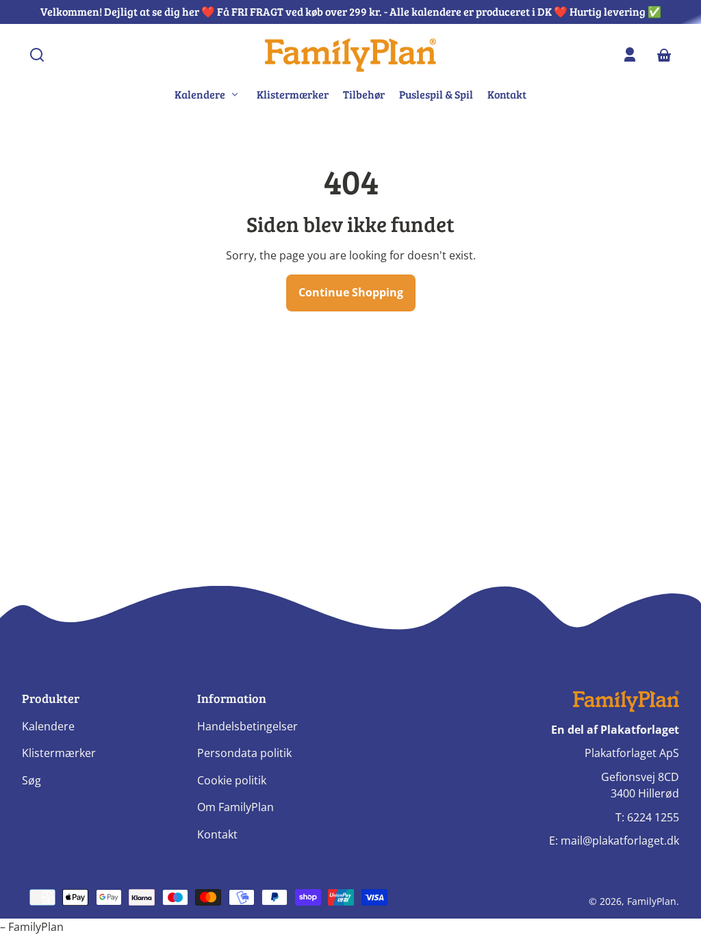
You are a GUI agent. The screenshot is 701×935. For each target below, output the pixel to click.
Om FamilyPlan (235, 807)
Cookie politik (231, 780)
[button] (37, 55)
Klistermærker (293, 94)
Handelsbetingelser (247, 726)
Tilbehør (364, 94)
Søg (31, 780)
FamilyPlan (651, 901)
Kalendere (48, 726)
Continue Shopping (350, 292)
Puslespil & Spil (436, 94)
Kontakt (506, 94)
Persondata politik (244, 752)
